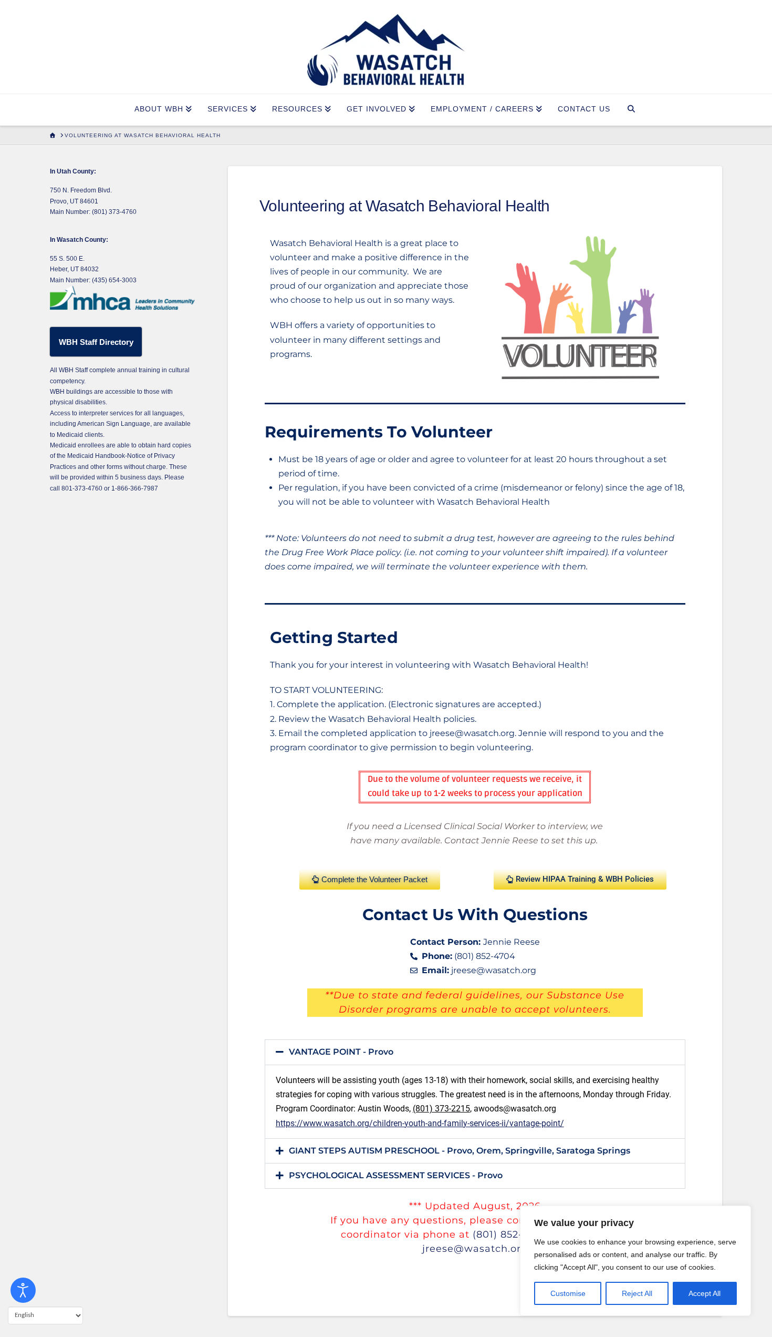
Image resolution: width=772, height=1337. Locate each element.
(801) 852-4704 (511, 1234)
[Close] (740, 1214)
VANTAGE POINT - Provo (341, 1052)
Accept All (704, 1293)
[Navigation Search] (631, 110)
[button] (475, 1052)
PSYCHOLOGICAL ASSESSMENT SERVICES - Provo (396, 1175)
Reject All (637, 1293)
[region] (635, 1261)
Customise (568, 1293)
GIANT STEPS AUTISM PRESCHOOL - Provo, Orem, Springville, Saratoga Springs (459, 1151)
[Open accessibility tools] (23, 1290)
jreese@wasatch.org (475, 1248)
